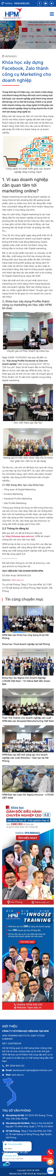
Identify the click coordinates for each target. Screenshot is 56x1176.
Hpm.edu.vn (17, 580)
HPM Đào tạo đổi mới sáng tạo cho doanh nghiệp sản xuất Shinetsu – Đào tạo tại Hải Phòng (25, 757)
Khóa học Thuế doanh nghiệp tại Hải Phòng (26, 644)
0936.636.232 (21, 3)
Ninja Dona (41, 1173)
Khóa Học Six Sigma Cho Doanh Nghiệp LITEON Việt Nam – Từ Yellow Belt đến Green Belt (26, 680)
